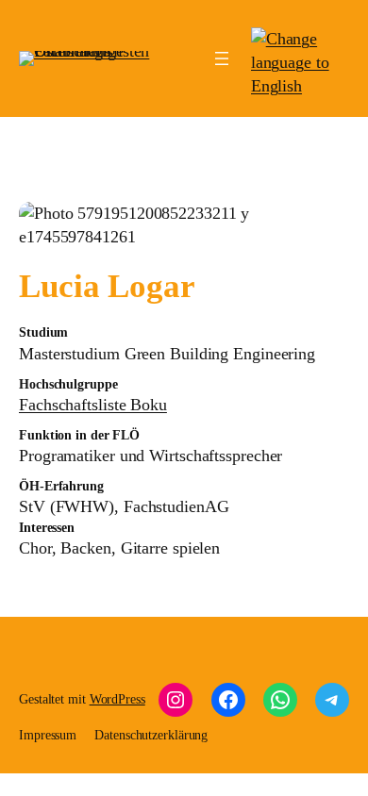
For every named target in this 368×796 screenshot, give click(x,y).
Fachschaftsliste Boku (93, 404)
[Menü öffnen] (221, 58)
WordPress (117, 699)
